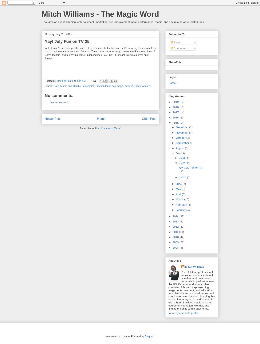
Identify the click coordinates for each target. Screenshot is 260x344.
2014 (176, 216)
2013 (176, 221)
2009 (176, 242)
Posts (176, 42)
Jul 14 (183, 177)
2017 (176, 112)
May (179, 188)
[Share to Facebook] (112, 81)
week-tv (146, 86)
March (180, 199)
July (178, 153)
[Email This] (101, 81)
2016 (176, 117)
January (181, 209)
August (180, 148)
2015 (176, 122)
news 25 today (133, 86)
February (182, 204)
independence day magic (109, 86)
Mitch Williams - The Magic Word (100, 14)
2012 (176, 226)
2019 (176, 101)
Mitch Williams (194, 266)
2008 (176, 247)
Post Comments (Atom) (108, 128)
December (182, 127)
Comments (180, 48)
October (181, 137)
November (182, 132)
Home (101, 118)
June (179, 183)
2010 (176, 237)
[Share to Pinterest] (115, 81)
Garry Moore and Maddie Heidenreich (73, 86)
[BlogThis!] (105, 81)
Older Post (149, 118)
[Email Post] (94, 80)
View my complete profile (183, 312)
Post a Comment (58, 102)
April (179, 194)
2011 (176, 232)
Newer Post (53, 118)
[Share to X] (108, 81)
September (183, 142)
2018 (176, 107)
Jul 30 (183, 157)
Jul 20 (183, 163)
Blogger (149, 336)
